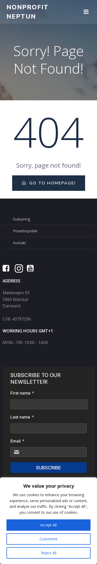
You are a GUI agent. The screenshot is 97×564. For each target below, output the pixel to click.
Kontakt (19, 242)
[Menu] (86, 11)
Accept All (48, 524)
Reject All (48, 552)
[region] (48, 520)
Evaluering (21, 219)
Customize (48, 538)
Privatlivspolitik (25, 230)
